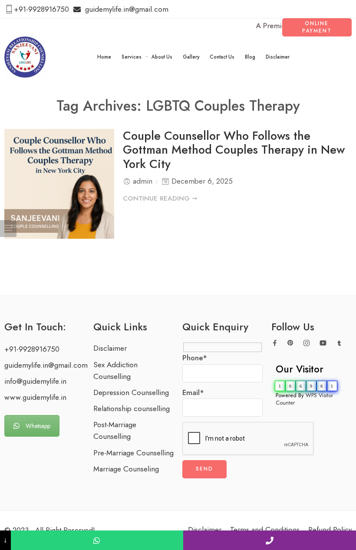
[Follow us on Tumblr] (339, 343)
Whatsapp (38, 426)
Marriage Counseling (126, 469)
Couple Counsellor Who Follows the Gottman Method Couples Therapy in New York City (234, 150)
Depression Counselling (131, 392)
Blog (250, 56)
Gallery (191, 56)
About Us (162, 56)
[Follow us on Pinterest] (290, 342)
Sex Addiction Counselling (115, 370)
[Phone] (269, 540)
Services (132, 56)
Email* (193, 392)
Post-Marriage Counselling (114, 430)
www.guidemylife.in (35, 397)
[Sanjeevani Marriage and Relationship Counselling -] (25, 57)
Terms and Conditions (265, 529)
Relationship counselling (131, 408)
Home (104, 56)
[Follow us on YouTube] (323, 343)
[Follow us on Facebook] (274, 342)
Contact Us (222, 56)
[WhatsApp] (97, 540)
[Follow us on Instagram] (306, 343)
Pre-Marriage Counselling (133, 453)
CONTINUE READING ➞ (160, 198)
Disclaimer (278, 56)
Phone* (194, 357)
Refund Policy (330, 529)
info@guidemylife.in (35, 381)
